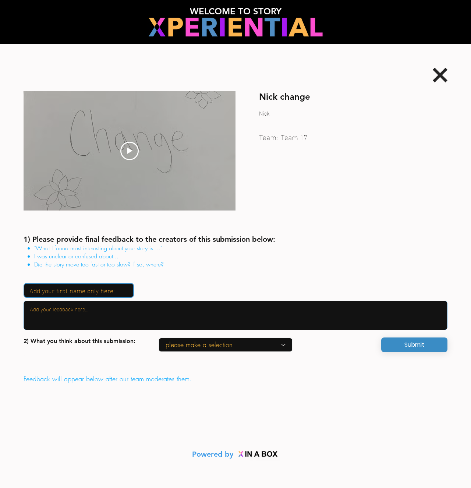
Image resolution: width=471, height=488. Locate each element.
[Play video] (129, 151)
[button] (414, 344)
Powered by (214, 454)
